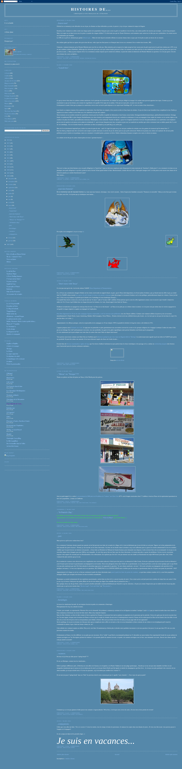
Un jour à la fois (12, 281)
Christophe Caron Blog (14, 438)
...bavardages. (62, 599)
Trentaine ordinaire (13, 395)
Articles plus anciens (171, 754)
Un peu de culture (10, 114)
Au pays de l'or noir (10, 81)
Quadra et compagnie (13, 334)
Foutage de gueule (90, 58)
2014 (8, 152)
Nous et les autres (80, 179)
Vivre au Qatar (11, 259)
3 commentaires (74, 525)
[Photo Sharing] (117, 94)
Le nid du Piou (11, 271)
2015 (8, 149)
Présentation (8, 106)
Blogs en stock (9, 83)
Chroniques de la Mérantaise (15, 399)
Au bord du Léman (12, 446)
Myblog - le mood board (14, 430)
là (83, 231)
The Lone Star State (69, 364)
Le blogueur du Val (12, 332)
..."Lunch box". (63, 67)
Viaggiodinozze (11, 311)
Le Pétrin (9, 351)
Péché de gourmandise (13, 364)
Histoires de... (91, 9)
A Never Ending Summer (14, 276)
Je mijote (9, 361)
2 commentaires (74, 589)
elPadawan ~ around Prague (15, 316)
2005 (8, 244)
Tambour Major (12, 274)
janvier (10, 241)
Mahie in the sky (12, 314)
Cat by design (11, 329)
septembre (11, 187)
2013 (8, 155)
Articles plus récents (63, 754)
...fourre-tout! (62, 23)
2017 (8, 143)
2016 (8, 146)
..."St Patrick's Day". (65, 512)
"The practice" (106, 586)
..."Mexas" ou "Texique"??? (68, 374)
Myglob (9, 434)
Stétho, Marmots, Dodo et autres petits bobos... (21, 321)
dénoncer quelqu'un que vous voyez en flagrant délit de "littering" (116, 337)
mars (10, 205)
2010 (8, 164)
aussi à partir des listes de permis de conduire (124, 572)
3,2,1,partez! (10, 412)
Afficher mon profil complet (23, 54)
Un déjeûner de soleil (13, 356)
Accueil (117, 754)
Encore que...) (88, 38)
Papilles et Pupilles (12, 343)
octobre (10, 184)
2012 (8, 158)
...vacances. (61, 653)
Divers (82, 58)
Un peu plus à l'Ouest (13, 286)
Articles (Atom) (70, 758)
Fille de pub (66, 502)
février (10, 238)
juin (9, 196)
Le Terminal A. (11, 326)
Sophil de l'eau (11, 284)
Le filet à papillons (12, 441)
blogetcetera (10, 378)
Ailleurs (65, 58)
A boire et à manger (13, 346)
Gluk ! (8, 417)
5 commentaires (74, 178)
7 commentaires (74, 56)
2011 (8, 161)
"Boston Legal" (84, 586)
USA (88, 179)
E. (16, 50)
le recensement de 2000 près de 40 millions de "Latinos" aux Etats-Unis (97, 496)
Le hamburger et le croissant (15, 359)
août (9, 190)
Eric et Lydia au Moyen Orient (16, 254)
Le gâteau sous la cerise (14, 319)
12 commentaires (75, 642)
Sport (6, 108)
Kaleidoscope (11, 408)
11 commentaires (75, 713)
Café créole (10, 382)
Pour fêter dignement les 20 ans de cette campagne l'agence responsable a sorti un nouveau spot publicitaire (89, 314)
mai (9, 199)
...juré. (59, 536)
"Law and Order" (95, 586)
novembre (11, 181)
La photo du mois (10, 98)
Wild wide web (9, 121)
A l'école (66, 179)
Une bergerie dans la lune (14, 386)
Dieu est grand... (9, 88)
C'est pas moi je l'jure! (14, 279)
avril (9, 202)
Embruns (9, 289)
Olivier (9, 262)
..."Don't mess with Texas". (67, 283)
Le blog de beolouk (12, 308)
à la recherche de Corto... (14, 404)
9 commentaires (74, 363)
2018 (8, 140)
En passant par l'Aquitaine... (15, 425)
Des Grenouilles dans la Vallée (16, 443)
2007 (8, 173)
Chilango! (10, 373)
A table (71, 179)
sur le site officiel (120, 360)
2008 (8, 170)
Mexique (9, 349)
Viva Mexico (92, 502)
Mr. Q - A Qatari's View (14, 257)
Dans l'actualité (74, 58)
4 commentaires (74, 501)
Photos (73, 502)
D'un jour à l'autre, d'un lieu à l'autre (18, 421)
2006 (8, 176)
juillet (10, 193)
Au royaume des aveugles (14, 294)
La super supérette (12, 354)
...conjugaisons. (63, 723)
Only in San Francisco (13, 291)
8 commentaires (74, 272)
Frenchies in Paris (12, 306)
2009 (8, 167)
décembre (11, 178)
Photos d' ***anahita (13, 324)
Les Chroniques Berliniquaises (16, 391)
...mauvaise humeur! (65, 188)
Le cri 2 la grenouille (13, 303)
